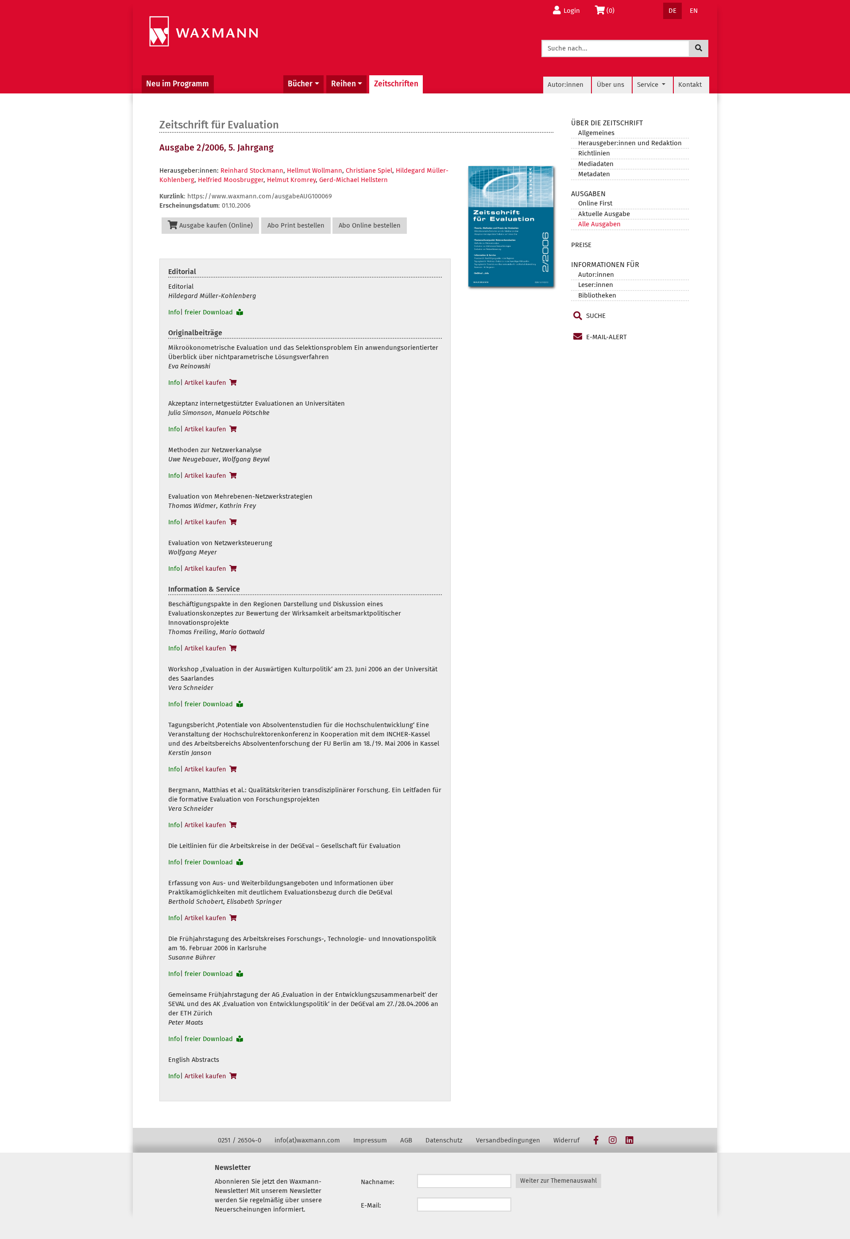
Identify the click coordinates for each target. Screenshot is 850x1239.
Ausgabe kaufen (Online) (215, 225)
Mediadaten (596, 164)
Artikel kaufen (206, 383)
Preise (581, 245)
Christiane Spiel (369, 170)
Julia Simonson (190, 413)
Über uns (610, 85)
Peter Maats (185, 1022)
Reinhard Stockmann (251, 170)
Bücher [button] (300, 84)
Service (648, 85)
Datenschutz (444, 1140)
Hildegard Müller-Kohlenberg (212, 296)
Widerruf (566, 1140)
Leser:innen (595, 285)
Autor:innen (565, 85)
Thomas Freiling (192, 632)
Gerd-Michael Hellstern (353, 180)
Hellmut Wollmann (314, 170)
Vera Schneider (190, 688)
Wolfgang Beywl (246, 459)
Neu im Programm (177, 84)
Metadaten (594, 174)
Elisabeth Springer (254, 902)
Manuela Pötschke (243, 413)
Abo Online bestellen (370, 225)
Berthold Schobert (195, 902)
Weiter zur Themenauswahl (558, 1181)
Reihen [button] (343, 84)
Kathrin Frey (238, 506)
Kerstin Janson (190, 753)
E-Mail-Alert (605, 337)
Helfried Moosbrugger (230, 180)
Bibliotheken (597, 295)
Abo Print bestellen (296, 225)
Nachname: (377, 1182)
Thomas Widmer (192, 506)
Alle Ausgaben (599, 224)
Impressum (370, 1140)
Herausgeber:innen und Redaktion (630, 143)
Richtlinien (594, 153)
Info (174, 312)
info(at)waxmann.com (307, 1140)
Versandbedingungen (508, 1140)
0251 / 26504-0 (239, 1140)
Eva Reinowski (189, 366)
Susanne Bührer (192, 957)
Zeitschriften (396, 84)
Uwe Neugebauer (193, 459)
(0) (613, 10)
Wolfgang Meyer (192, 552)
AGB (406, 1140)
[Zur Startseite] (203, 31)
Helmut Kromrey (291, 180)
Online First (595, 203)
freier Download (210, 312)
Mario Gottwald (242, 632)
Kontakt (690, 85)
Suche (595, 316)
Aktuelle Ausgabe (604, 214)
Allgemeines (596, 133)
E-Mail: (371, 1205)
